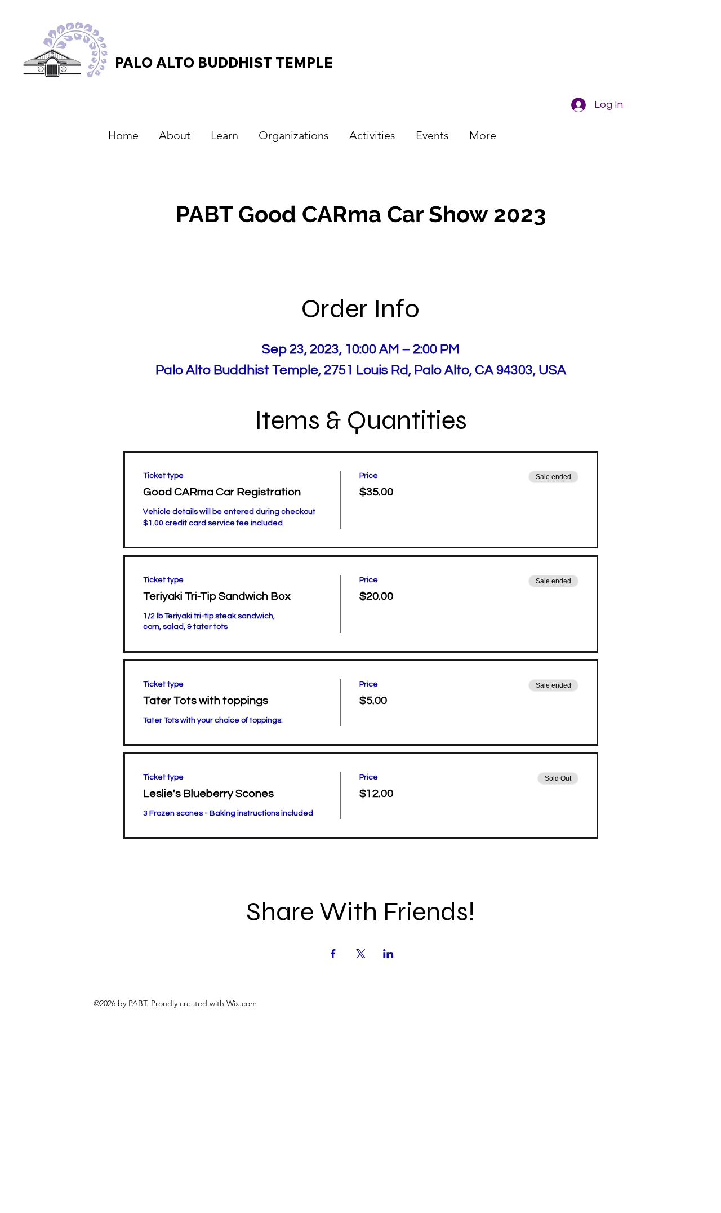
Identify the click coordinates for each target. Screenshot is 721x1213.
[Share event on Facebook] (333, 953)
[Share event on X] (360, 953)
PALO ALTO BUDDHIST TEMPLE (224, 62)
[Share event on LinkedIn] (388, 953)
